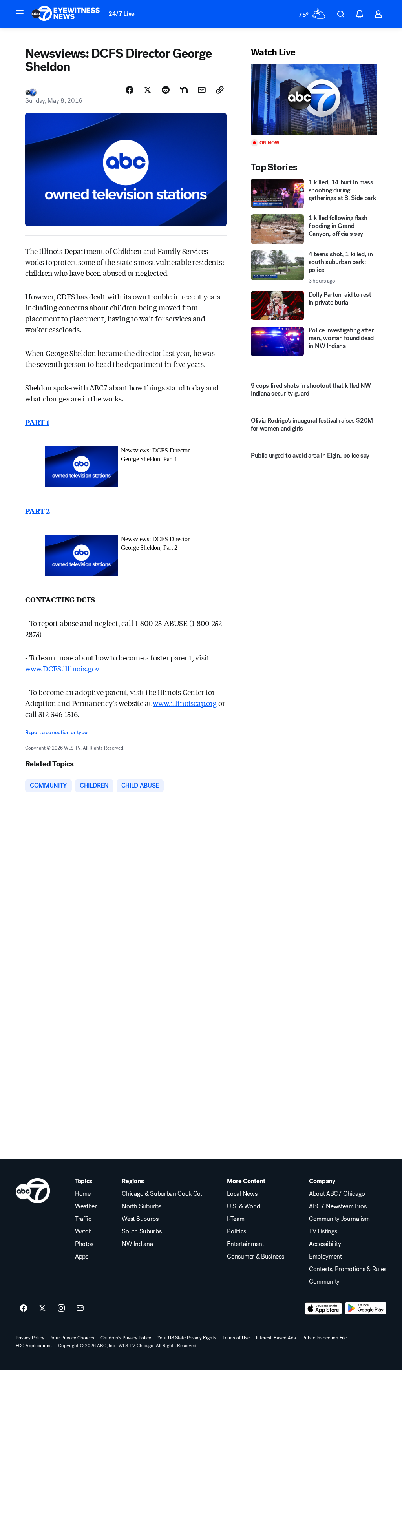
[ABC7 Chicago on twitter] (42, 1308)
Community (324, 1282)
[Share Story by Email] (201, 90)
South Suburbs (141, 1231)
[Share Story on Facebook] (129, 90)
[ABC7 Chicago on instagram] (61, 1308)
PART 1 (37, 422)
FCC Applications (34, 1345)
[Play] (314, 99)
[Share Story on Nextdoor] (183, 90)
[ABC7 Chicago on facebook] (23, 1308)
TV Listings (323, 1231)
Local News (242, 1194)
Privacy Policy (30, 1337)
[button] (19, 13)
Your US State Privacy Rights (186, 1337)
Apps (81, 1256)
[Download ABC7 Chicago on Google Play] (365, 1308)
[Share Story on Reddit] (165, 90)
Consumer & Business (255, 1256)
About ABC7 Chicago (337, 1194)
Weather (86, 1206)
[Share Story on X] (147, 90)
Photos (84, 1244)
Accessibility (325, 1244)
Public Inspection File (324, 1337)
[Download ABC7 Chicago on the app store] (323, 1308)
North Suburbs (141, 1206)
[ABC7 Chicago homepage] (65, 14)
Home (83, 1194)
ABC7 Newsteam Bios (337, 1206)
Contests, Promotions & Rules (347, 1269)
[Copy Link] (220, 90)
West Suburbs (140, 1219)
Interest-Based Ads (276, 1337)
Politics (236, 1231)
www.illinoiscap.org (185, 703)
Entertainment (245, 1244)
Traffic (83, 1219)
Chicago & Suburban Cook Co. (162, 1194)
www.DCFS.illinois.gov (62, 668)
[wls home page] (33, 1190)
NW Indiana (137, 1244)
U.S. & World (243, 1206)
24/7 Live (121, 13)
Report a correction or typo (56, 732)
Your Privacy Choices (72, 1337)
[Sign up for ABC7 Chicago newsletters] (80, 1308)
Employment (325, 1256)
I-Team (235, 1219)
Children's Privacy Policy (125, 1337)
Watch (83, 1231)
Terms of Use (236, 1337)
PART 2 (37, 510)
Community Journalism (339, 1219)
